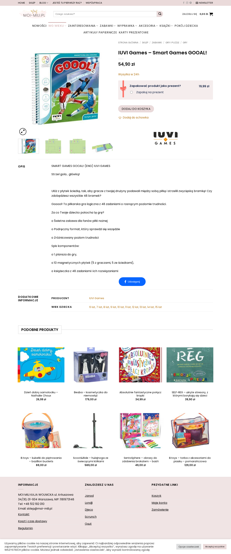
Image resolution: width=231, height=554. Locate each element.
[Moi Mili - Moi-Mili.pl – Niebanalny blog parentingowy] (33, 14)
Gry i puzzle (172, 42)
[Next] (106, 88)
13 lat (143, 307)
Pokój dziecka (186, 26)
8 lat (106, 307)
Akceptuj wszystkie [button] (214, 546)
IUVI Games (96, 298)
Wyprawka (126, 26)
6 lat (92, 307)
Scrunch (91, 517)
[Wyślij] (160, 14)
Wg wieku (56, 26)
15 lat (158, 307)
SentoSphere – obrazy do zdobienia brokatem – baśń (140, 459)
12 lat (135, 307)
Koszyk (156, 496)
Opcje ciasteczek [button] (188, 546)
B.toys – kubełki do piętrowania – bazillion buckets (41, 459)
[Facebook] (132, 281)
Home (21, 2)
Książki (165, 26)
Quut (88, 524)
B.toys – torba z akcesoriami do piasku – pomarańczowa (190, 459)
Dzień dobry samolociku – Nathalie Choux (41, 394)
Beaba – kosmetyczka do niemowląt (91, 394)
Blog (43, 2)
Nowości (39, 26)
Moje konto (159, 503)
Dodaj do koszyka (136, 109)
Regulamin (25, 528)
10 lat (120, 307)
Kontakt (23, 514)
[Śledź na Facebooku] (184, 3)
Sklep (32, 2)
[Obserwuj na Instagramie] (187, 3)
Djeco (89, 510)
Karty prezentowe (134, 32)
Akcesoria (147, 26)
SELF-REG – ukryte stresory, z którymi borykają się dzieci (190, 394)
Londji (89, 503)
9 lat (113, 307)
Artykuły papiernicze (100, 32)
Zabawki (106, 26)
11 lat (128, 307)
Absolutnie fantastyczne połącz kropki (140, 394)
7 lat (99, 307)
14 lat (150, 307)
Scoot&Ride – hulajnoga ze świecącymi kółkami (90, 459)
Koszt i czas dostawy (32, 521)
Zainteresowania (82, 26)
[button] (204, 3)
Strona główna (128, 42)
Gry (185, 42)
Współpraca (94, 2)
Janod (89, 496)
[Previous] (24, 88)
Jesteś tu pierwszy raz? (67, 2)
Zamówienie (160, 510)
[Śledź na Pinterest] (190, 3)
